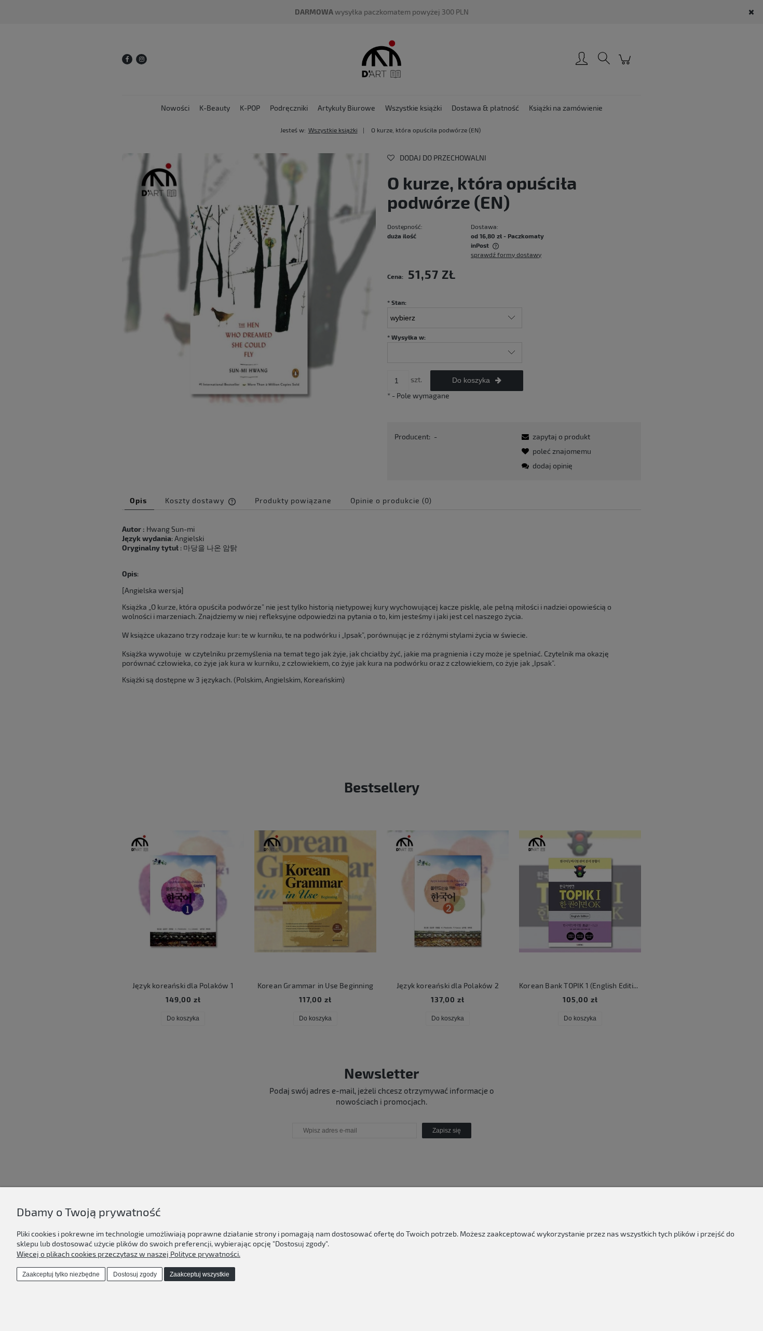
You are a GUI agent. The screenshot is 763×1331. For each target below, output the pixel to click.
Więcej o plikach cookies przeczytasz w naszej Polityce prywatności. (128, 1253)
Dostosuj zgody (135, 1274)
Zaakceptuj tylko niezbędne (61, 1274)
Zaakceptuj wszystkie (199, 1274)
